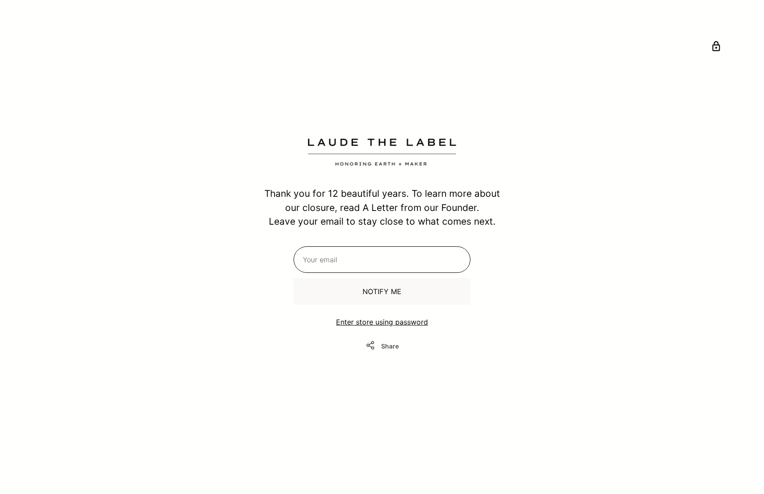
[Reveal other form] (716, 48)
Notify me (382, 291)
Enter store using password (382, 322)
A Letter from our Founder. (421, 207)
